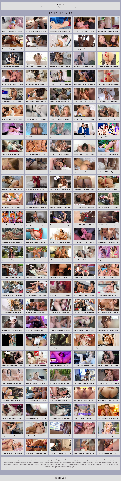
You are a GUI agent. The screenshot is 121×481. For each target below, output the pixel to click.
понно (69, 7)
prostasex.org (60, 5)
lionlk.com (62, 478)
